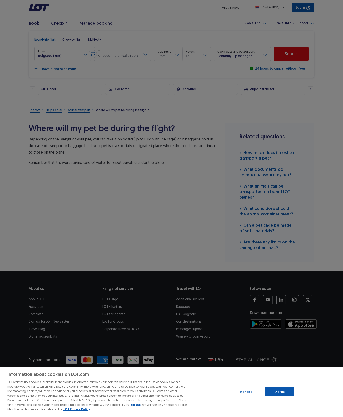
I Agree (279, 391)
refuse (136, 405)
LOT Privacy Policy (76, 409)
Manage (246, 391)
